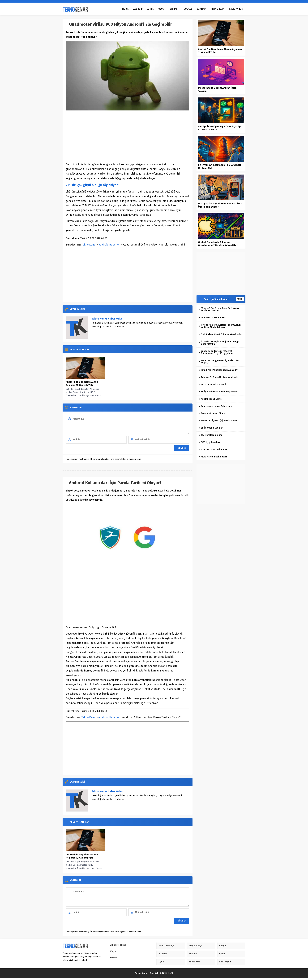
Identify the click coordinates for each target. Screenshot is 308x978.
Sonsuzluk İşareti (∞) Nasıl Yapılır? (219, 420)
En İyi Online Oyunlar (212, 427)
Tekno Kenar (88, 244)
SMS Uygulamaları (210, 442)
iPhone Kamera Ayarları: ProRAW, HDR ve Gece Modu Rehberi (221, 326)
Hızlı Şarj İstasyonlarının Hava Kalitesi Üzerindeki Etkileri (220, 205)
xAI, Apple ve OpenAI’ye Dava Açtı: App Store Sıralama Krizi (220, 128)
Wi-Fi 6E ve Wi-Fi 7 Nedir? (214, 384)
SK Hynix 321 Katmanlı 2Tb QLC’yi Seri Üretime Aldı (219, 166)
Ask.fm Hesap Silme (211, 399)
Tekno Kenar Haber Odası (107, 318)
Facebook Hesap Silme (213, 413)
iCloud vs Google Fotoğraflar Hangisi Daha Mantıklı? (220, 342)
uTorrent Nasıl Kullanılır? (214, 449)
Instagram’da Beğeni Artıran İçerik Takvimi (217, 89)
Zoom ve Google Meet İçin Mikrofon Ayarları (220, 361)
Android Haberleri (109, 244)
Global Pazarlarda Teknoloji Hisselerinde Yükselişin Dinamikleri (218, 244)
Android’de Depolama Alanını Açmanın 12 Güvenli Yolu (82, 383)
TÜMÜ (240, 299)
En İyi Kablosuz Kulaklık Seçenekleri (219, 391)
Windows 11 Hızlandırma (213, 317)
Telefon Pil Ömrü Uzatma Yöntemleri (220, 377)
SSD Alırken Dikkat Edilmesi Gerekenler (221, 334)
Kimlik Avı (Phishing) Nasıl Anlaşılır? (219, 370)
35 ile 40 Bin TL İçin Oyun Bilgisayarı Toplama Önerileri (220, 309)
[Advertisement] (127, 136)
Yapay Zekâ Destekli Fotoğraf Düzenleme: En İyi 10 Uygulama (217, 352)
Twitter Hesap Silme (211, 435)
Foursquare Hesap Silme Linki (216, 406)
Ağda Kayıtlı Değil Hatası (214, 456)
